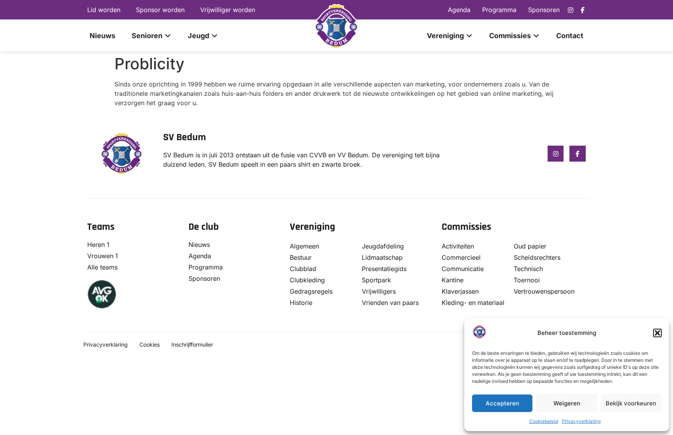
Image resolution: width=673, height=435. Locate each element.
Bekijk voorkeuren (631, 403)
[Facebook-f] (583, 10)
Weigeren (566, 403)
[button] (657, 333)
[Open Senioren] (167, 35)
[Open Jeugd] (214, 35)
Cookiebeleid (543, 421)
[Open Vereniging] (469, 35)
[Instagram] (570, 10)
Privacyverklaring (581, 421)
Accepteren (502, 403)
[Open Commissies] (536, 35)
